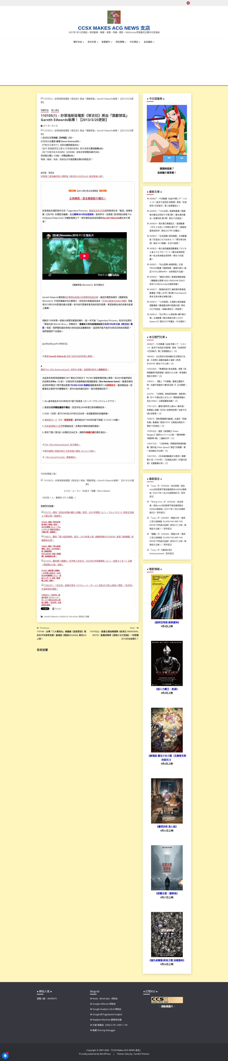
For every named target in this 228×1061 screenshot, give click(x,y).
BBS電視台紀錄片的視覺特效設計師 (81, 297)
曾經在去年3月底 (97, 210)
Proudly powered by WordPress (95, 1053)
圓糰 (154, 534)
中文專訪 (134, 41)
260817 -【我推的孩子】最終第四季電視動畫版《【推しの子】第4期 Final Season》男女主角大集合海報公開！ (167, 293)
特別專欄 (120, 41)
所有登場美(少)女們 (54, 426)
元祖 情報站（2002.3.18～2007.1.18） (111, 1025)
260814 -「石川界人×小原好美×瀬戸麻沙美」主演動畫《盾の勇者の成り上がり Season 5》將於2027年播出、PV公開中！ (168, 318)
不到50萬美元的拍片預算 (114, 301)
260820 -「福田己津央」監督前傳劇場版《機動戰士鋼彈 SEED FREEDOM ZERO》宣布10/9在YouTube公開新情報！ (167, 280)
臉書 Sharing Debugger (104, 1030)
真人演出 (55, 110)
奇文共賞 (92, 41)
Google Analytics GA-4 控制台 (107, 1009)
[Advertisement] (114, 65)
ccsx (153, 485)
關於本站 (77, 41)
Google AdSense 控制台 (104, 1003)
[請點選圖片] (167, 1002)
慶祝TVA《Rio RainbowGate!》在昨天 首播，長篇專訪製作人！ (75, 369)
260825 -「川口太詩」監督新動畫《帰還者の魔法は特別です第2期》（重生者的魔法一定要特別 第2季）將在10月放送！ (167, 214)
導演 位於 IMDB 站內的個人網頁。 (69, 356)
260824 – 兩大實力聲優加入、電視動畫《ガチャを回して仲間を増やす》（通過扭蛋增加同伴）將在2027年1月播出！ (167, 227)
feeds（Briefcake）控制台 (105, 998)
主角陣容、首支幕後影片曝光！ (87, 198)
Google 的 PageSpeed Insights (107, 1014)
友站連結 (148, 41)
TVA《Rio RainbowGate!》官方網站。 (62, 444)
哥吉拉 (81, 616)
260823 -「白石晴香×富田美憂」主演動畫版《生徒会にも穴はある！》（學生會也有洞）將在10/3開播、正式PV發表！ (168, 239)
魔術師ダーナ (51, 419)
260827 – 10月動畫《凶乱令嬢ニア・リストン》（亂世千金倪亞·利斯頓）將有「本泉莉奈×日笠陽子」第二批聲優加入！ (168, 202)
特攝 (87, 616)
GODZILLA (63, 616)
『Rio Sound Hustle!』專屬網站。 (60, 457)
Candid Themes (141, 1053)
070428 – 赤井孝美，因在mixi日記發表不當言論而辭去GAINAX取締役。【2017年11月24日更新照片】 (167, 489)
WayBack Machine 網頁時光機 (107, 1019)
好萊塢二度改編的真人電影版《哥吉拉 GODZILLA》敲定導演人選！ (72, 176)
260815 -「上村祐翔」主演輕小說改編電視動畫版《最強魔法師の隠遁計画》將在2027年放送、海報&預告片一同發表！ (167, 305)
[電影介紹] (167, 618)
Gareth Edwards (51, 616)
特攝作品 (45, 110)
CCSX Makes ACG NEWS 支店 (114, 28)
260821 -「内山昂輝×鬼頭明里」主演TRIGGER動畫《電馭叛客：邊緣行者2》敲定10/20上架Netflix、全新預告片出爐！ (167, 268)
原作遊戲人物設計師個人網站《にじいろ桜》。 (70, 451)
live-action (73, 616)
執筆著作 (106, 41)
